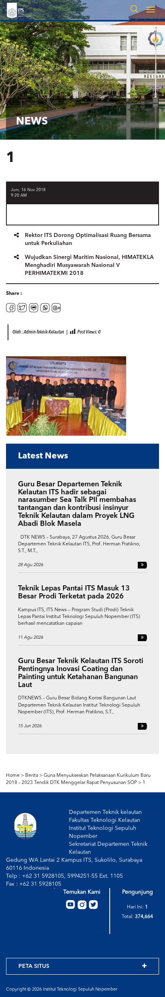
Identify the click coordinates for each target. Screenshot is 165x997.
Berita (31, 775)
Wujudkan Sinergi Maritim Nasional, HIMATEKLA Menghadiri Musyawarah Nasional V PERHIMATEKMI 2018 (89, 265)
